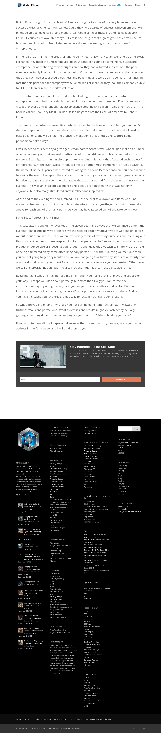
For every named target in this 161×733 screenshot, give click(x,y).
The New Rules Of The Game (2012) (96, 550)
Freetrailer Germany (57, 487)
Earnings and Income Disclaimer (99, 719)
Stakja (52, 497)
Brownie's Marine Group (58, 469)
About (70, 5)
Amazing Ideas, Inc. (57, 597)
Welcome (60, 5)
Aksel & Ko (54, 492)
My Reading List (21, 494)
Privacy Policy (123, 509)
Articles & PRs (115, 5)
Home (18, 719)
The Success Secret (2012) (93, 545)
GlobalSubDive (89, 703)
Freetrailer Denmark (57, 479)
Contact (128, 5)
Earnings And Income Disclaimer (129, 512)
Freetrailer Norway (56, 484)
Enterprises (81, 5)
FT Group (53, 476)
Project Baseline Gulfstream (60, 633)
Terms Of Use (123, 507)
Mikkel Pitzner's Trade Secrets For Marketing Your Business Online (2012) (96, 555)
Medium (87, 698)
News (137, 5)
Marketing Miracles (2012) (93, 547)
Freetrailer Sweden (56, 482)
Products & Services (97, 5)
